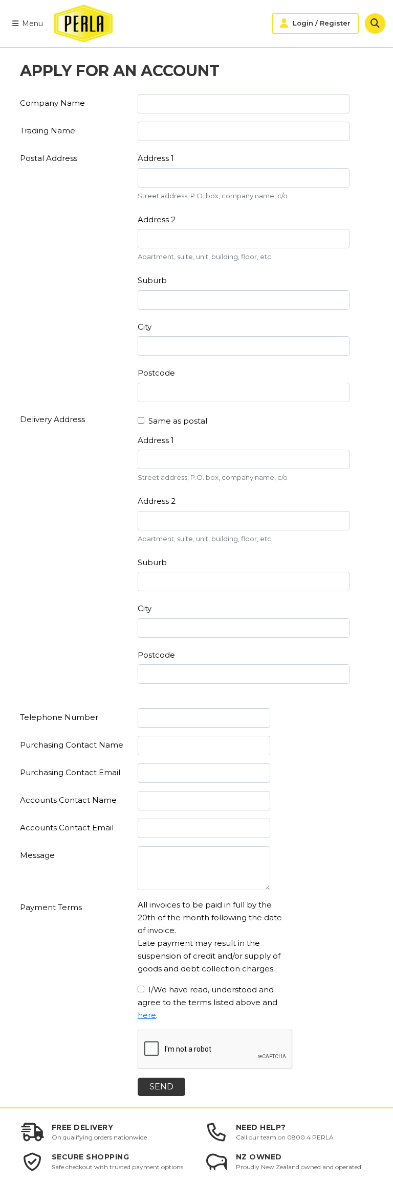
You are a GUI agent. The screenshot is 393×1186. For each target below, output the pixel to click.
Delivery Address (52, 419)
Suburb (152, 280)
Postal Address (48, 158)
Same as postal (177, 421)
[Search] (375, 23)
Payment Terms (51, 907)
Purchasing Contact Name (71, 745)
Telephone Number (59, 717)
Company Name (52, 103)
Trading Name (47, 130)
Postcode (156, 373)
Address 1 (156, 158)
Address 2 (157, 219)
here (147, 1015)
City (144, 327)
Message (37, 855)
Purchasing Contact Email (70, 772)
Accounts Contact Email (67, 827)
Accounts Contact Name (68, 800)
